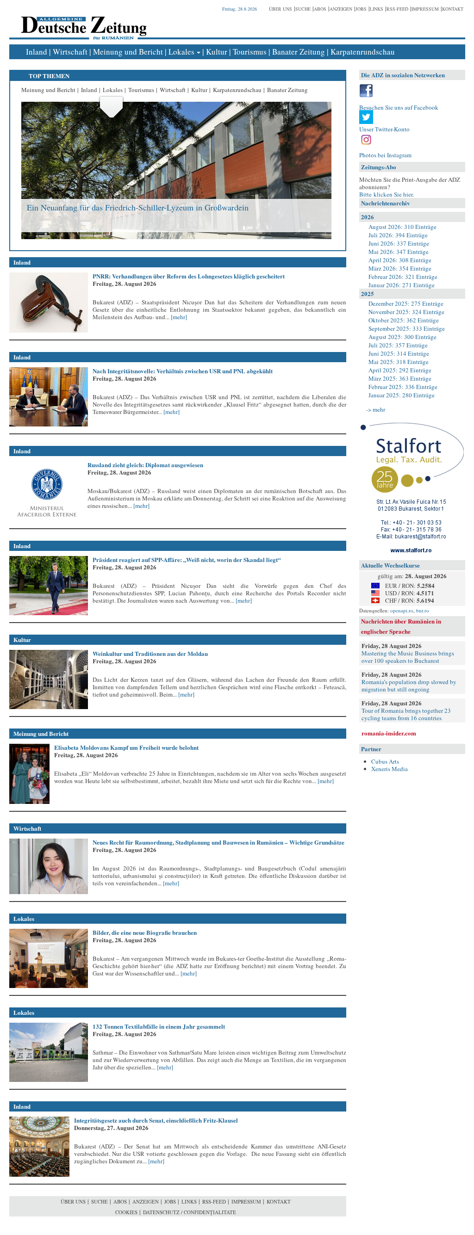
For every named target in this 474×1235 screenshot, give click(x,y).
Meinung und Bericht (128, 51)
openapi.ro (401, 610)
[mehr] (178, 317)
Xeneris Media (389, 769)
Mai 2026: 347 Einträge (398, 251)
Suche (303, 9)
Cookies (126, 1212)
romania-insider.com (389, 733)
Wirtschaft (70, 51)
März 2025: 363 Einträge (399, 378)
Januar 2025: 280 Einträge (401, 395)
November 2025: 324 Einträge (406, 311)
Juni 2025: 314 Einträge (398, 353)
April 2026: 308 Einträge (399, 260)
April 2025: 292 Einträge (399, 370)
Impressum (425, 9)
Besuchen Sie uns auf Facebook (398, 107)
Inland (36, 51)
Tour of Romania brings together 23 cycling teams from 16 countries (406, 714)
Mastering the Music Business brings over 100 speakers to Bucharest (408, 657)
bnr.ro (422, 610)
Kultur (216, 51)
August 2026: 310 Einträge (402, 226)
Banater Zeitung (298, 51)
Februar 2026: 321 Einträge (402, 276)
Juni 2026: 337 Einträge (398, 243)
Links (376, 9)
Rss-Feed (397, 9)
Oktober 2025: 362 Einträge (403, 320)
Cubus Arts (385, 761)
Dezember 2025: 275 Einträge (405, 303)
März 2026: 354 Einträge (399, 268)
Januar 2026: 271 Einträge (401, 285)
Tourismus (250, 51)
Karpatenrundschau (363, 51)
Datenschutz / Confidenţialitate (189, 1212)
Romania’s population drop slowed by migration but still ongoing (409, 685)
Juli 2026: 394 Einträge (398, 235)
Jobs (361, 9)
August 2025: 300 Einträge (402, 336)
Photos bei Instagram (385, 155)
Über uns (280, 9)
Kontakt (452, 9)
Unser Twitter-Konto (384, 129)
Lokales (181, 51)
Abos (320, 9)
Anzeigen (341, 9)
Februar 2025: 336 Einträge (402, 386)
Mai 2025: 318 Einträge (398, 361)
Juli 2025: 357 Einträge (398, 345)
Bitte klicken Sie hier (385, 194)
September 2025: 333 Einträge (406, 328)
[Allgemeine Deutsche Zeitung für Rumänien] (82, 21)
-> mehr (375, 409)
